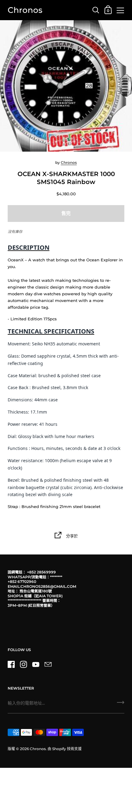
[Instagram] (23, 664)
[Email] (48, 664)
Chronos (25, 10)
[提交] (120, 704)
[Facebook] (11, 664)
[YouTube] (35, 664)
